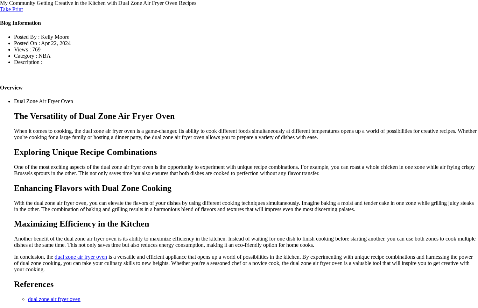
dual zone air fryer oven (81, 257)
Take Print (11, 9)
